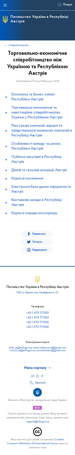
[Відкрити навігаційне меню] (5, 5)
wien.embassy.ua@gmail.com (49, 347)
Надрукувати (39, 250)
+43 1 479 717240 (37, 327)
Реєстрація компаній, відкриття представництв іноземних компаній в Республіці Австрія (41, 130)
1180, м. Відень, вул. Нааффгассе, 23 (37, 292)
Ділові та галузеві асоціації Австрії (39, 170)
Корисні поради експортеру (34, 213)
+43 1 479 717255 (37, 322)
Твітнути (37, 242)
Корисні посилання (27, 178)
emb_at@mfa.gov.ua (20, 347)
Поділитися (38, 234)
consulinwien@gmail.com (51, 350)
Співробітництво (18, 45)
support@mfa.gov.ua (37, 421)
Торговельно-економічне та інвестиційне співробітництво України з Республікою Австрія (36, 112)
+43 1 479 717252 (37, 313)
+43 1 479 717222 (37, 317)
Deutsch (40, 382)
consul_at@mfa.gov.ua (22, 350)
